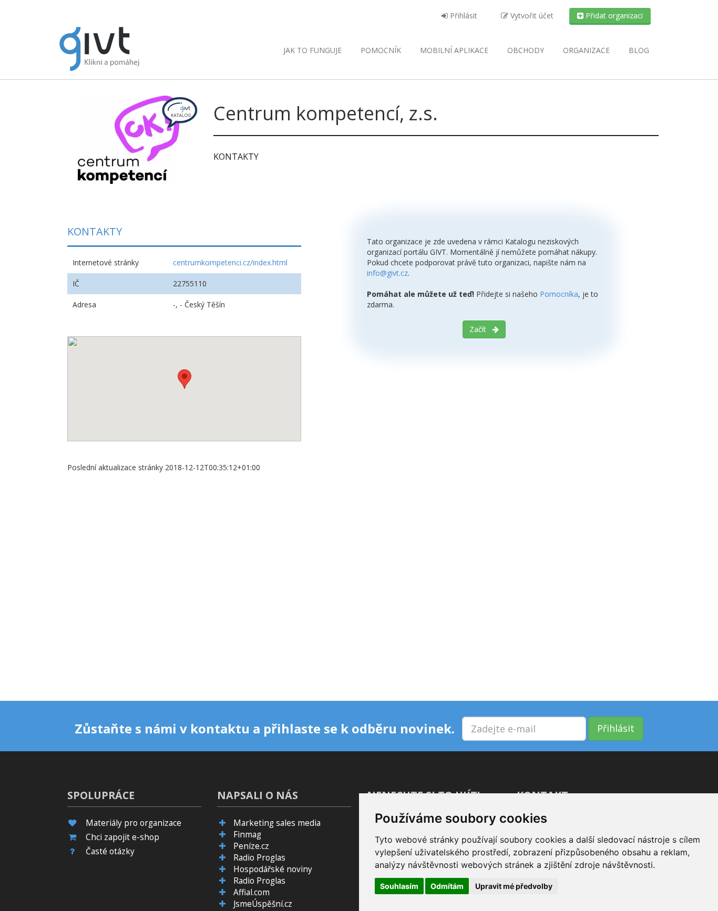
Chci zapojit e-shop (122, 837)
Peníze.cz (251, 846)
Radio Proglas (259, 857)
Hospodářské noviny (272, 869)
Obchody (525, 50)
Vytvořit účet (530, 15)
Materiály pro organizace (133, 823)
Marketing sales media (277, 823)
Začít (481, 329)
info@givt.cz (387, 273)
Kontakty (236, 156)
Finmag (247, 834)
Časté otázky (110, 851)
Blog (639, 50)
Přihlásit (462, 15)
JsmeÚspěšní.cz (262, 903)
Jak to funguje (312, 50)
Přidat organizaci (613, 15)
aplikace (454, 50)
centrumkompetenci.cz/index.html (230, 262)
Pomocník (381, 50)
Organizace (586, 50)
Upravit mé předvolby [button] (513, 886)
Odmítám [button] (447, 886)
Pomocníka (559, 294)
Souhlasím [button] (399, 886)
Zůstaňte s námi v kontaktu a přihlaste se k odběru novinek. (265, 728)
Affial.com (251, 892)
